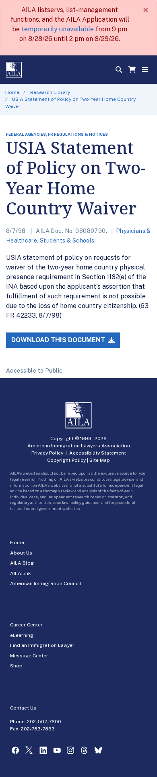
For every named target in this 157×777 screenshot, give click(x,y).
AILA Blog (22, 563)
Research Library (50, 92)
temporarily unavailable (57, 29)
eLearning (21, 635)
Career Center (26, 625)
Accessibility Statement (97, 453)
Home (12, 92)
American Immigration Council (45, 583)
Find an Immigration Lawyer (42, 645)
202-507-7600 (44, 721)
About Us (21, 553)
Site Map (99, 460)
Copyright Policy (66, 460)
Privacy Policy (47, 453)
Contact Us (23, 708)
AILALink (20, 573)
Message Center (29, 656)
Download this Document (59, 340)
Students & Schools (67, 240)
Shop (16, 666)
